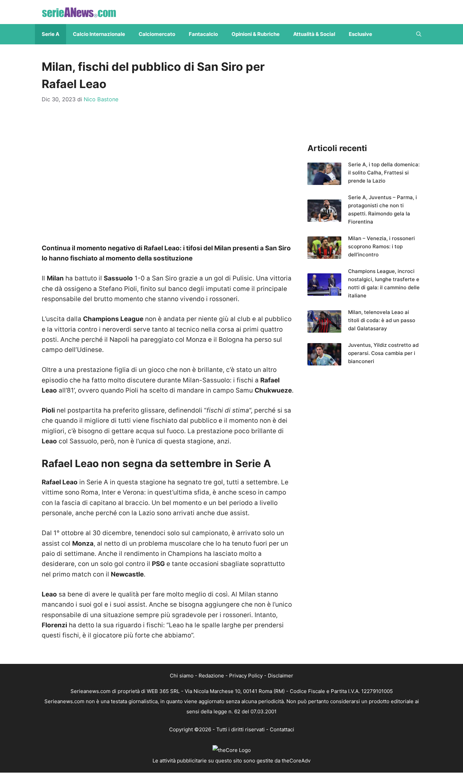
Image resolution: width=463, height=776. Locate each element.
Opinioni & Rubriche (256, 34)
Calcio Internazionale (99, 34)
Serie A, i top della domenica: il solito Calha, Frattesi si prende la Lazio (384, 172)
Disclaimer (280, 675)
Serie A (50, 34)
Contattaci (282, 729)
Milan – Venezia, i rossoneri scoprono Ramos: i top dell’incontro (381, 246)
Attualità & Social (314, 34)
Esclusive (360, 34)
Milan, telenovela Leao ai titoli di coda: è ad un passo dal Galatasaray (381, 320)
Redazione (211, 675)
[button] (418, 34)
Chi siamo (182, 675)
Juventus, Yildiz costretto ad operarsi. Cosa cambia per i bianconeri (383, 353)
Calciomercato (157, 34)
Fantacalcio (203, 34)
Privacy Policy (246, 675)
